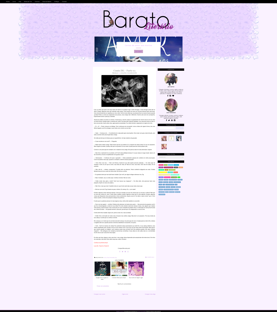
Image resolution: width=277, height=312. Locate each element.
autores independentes (164, 174)
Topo (273, 310)
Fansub (160, 189)
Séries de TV (28, 1)
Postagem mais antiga (150, 294)
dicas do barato (162, 172)
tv (163, 184)
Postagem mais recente (99, 294)
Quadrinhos (172, 169)
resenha (161, 164)
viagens (173, 187)
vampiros (170, 172)
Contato (64, 1)
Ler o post (138, 51)
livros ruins (162, 187)
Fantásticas (167, 177)
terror (160, 179)
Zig (116, 257)
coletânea (174, 177)
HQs (20, 1)
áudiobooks (162, 194)
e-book (176, 189)
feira (167, 192)
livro (166, 169)
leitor (160, 182)
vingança (172, 192)
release (168, 187)
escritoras (161, 192)
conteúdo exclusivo (168, 189)
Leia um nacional (169, 184)
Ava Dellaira (138, 42)
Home (8, 1)
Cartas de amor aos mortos (138, 45)
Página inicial (125, 294)
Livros (14, 1)
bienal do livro (173, 179)
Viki (176, 184)
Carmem (178, 187)
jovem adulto (177, 182)
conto (105, 257)
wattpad (178, 192)
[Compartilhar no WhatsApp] (128, 251)
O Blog (56, 1)
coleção (180, 179)
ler (179, 177)
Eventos (37, 1)
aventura (161, 169)
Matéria (161, 167)
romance (176, 164)
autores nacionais (169, 167)
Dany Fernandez (111, 257)
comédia (161, 177)
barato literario (175, 174)
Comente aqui (150, 257)
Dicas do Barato (46, 1)
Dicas (166, 164)
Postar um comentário (103, 286)
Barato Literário (120, 311)
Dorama (166, 179)
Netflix (175, 172)
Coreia (170, 182)
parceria (166, 182)
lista (160, 184)
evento (180, 167)
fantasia (170, 164)
